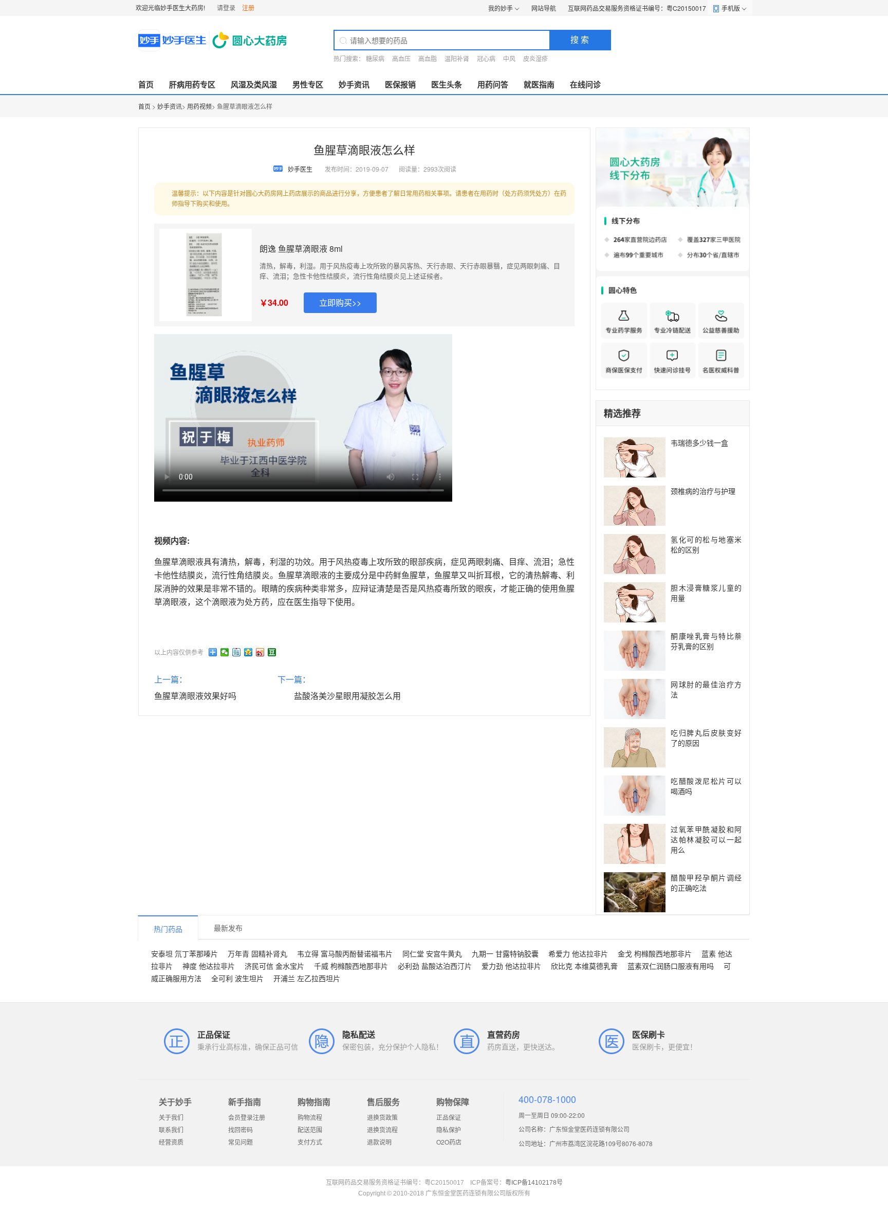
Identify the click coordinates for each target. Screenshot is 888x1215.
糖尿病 (375, 58)
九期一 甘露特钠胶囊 (505, 953)
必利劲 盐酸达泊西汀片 (435, 966)
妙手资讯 (354, 84)
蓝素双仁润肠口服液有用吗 (670, 966)
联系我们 (171, 1129)
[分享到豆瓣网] (272, 652)
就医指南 (539, 84)
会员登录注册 (246, 1117)
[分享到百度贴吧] (236, 652)
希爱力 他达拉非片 (578, 953)
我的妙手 (500, 8)
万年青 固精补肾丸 (257, 953)
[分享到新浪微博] (260, 652)
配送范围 (310, 1129)
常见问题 (240, 1141)
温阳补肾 (457, 58)
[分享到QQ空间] (248, 652)
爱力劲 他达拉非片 (511, 966)
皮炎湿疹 (535, 58)
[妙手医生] (213, 40)
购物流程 (310, 1117)
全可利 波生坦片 (237, 978)
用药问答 (492, 84)
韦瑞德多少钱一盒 (699, 442)
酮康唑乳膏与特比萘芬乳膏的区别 (706, 641)
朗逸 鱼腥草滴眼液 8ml (301, 248)
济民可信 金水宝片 (274, 966)
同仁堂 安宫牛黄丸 (432, 953)
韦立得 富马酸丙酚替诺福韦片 (345, 953)
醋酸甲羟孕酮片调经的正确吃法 (706, 882)
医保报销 (400, 84)
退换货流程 (382, 1129)
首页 (146, 84)
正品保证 (448, 1117)
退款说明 (379, 1141)
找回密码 (240, 1129)
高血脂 (427, 58)
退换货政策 (382, 1117)
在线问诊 (585, 84)
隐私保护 (448, 1129)
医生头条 (446, 84)
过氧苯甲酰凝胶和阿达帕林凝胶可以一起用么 (706, 839)
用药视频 (199, 106)
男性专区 (307, 84)
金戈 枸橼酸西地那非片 (655, 953)
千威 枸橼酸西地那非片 (351, 966)
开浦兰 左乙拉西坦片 (306, 978)
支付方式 (310, 1141)
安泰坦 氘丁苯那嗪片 (184, 953)
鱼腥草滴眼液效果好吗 (195, 696)
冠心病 (486, 58)
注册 (248, 7)
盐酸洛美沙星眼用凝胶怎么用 (347, 696)
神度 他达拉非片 (208, 966)
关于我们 (171, 1117)
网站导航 (543, 8)
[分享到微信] (224, 652)
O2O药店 (448, 1141)
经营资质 (171, 1141)
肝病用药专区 (192, 84)
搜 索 (579, 39)
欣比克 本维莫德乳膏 (584, 966)
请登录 (226, 7)
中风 (509, 58)
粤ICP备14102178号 (534, 1182)
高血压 (401, 58)
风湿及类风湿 (254, 84)
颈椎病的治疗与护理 (703, 491)
